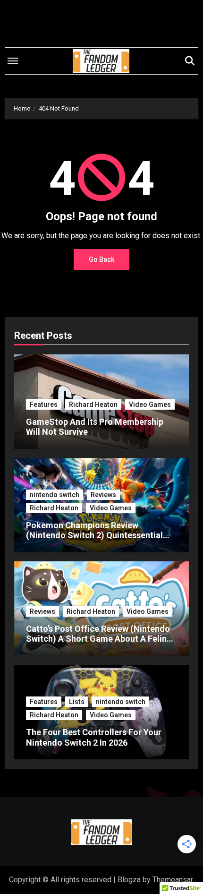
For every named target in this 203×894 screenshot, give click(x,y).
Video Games (150, 404)
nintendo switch (54, 495)
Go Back (101, 259)
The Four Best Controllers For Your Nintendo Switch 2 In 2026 (93, 737)
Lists (77, 701)
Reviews (103, 495)
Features (44, 404)
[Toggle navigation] (12, 61)
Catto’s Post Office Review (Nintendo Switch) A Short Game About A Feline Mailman (98, 639)
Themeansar (172, 879)
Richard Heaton (93, 404)
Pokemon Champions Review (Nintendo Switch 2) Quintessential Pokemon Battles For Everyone (94, 535)
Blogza (129, 879)
